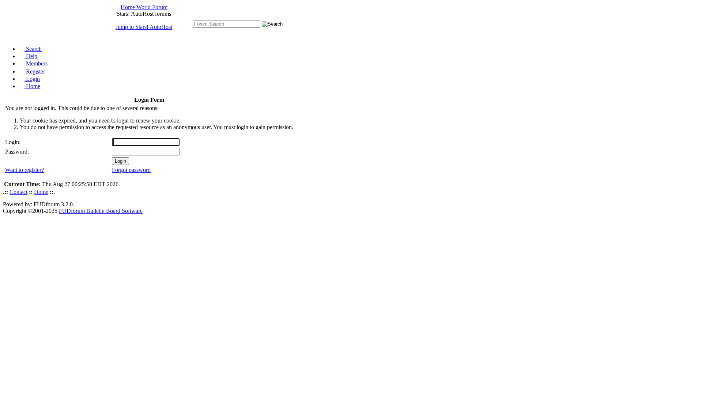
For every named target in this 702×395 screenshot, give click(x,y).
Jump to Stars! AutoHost (144, 27)
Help (30, 56)
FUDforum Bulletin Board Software (101, 211)
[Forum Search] (226, 23)
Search (33, 49)
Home (32, 86)
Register (34, 71)
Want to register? (24, 170)
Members (36, 63)
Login (32, 79)
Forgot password (131, 170)
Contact (18, 192)
